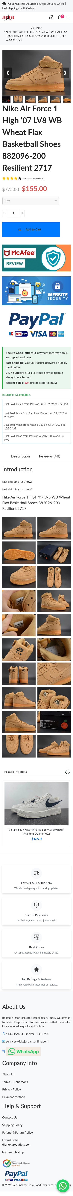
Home (38, 28)
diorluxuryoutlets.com (16, 1144)
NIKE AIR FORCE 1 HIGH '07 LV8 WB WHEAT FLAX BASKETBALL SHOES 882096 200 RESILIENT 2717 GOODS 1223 (36, 36)
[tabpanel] (36, 814)
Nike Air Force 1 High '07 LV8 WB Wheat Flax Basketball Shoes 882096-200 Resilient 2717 (36, 503)
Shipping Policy (12, 1125)
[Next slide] (69, 772)
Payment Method (13, 1097)
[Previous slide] (66, 772)
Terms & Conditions (15, 1082)
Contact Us (9, 1117)
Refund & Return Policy (17, 1132)
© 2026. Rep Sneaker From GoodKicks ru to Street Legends (36, 1185)
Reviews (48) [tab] (49, 456)
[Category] (69, 17)
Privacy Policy (11, 1089)
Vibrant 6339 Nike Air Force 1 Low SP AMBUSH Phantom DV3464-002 (36, 832)
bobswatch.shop (13, 1152)
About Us (8, 1074)
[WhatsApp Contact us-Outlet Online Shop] (63, 1185)
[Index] (51, 17)
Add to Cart (33, 229)
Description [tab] (20, 456)
